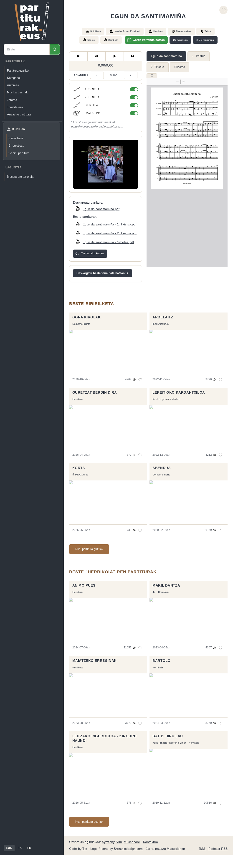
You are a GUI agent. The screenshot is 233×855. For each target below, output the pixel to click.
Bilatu (54, 49)
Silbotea (179, 67)
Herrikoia (158, 31)
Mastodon (174, 848)
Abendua (161, 468)
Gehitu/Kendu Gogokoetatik (223, 10)
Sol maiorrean (205, 40)
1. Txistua (198, 56)
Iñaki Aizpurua (160, 323)
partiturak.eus (32, 22)
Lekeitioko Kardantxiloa (178, 392)
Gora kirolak (86, 317)
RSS (202, 848)
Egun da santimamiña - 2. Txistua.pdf (110, 233)
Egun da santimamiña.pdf (101, 209)
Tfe (84, 848)
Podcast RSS (218, 848)
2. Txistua (157, 67)
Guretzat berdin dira (94, 392)
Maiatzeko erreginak (94, 660)
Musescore (132, 842)
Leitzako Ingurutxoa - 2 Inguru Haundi (104, 738)
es (20, 848)
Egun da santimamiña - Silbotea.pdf (108, 242)
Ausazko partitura (19, 114)
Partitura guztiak (18, 70)
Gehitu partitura (18, 153)
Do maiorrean (180, 40)
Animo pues (84, 585)
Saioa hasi (15, 138)
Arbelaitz (162, 317)
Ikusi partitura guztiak (89, 549)
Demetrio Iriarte (81, 323)
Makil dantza (166, 585)
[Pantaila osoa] (152, 75)
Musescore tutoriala (20, 176)
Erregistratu (16, 145)
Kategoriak (14, 78)
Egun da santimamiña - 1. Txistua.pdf (110, 224)
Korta (78, 468)
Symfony (108, 842)
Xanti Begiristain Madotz (166, 399)
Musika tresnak (17, 92)
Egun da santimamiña (166, 56)
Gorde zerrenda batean (149, 40)
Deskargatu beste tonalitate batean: (101, 273)
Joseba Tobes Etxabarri (127, 31)
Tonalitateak (15, 107)
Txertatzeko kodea (92, 253)
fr (29, 848)
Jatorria (12, 100)
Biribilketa (95, 31)
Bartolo (161, 660)
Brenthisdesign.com (128, 848)
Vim (119, 842)
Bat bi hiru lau (167, 736)
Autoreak (13, 85)
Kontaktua (150, 842)
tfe (153, 592)
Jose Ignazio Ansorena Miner (169, 742)
